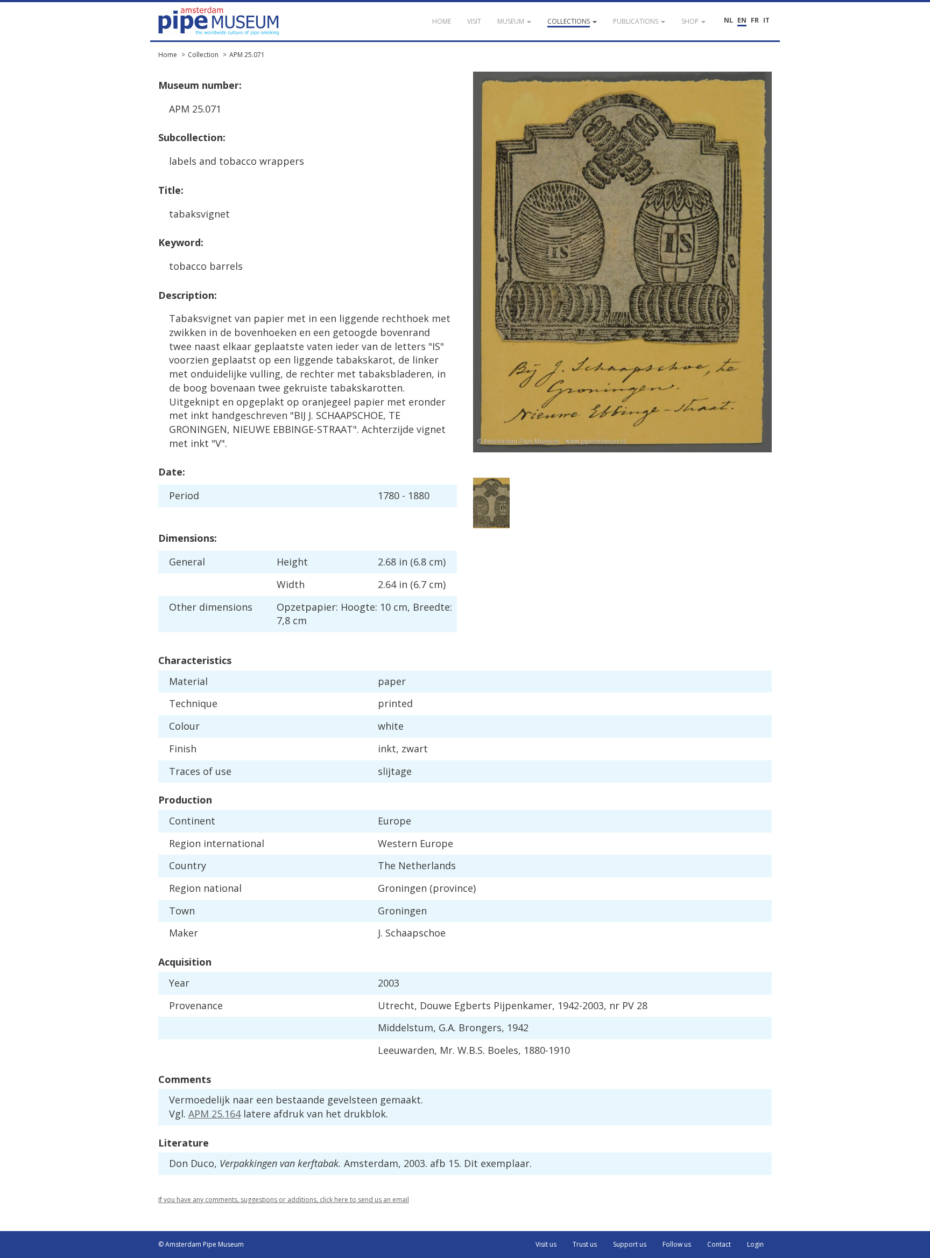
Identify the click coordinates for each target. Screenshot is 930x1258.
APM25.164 (214, 1113)
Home (167, 54)
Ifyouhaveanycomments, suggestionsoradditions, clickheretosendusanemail (283, 1199)
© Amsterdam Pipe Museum (201, 1244)
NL (728, 20)
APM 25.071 (247, 54)
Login (755, 1244)
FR (755, 20)
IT (766, 20)
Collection (203, 54)
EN (741, 20)
